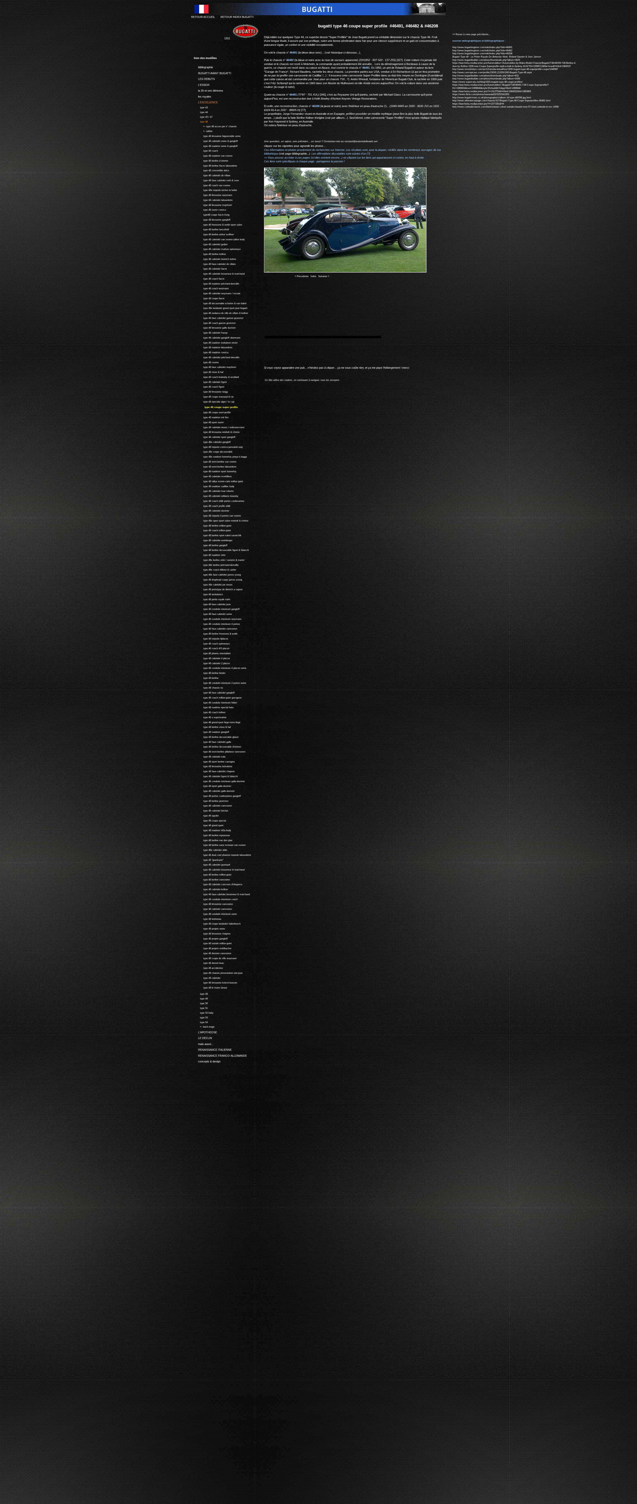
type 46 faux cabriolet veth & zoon (216, 180)
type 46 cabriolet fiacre (210, 268)
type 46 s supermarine (210, 717)
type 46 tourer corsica (210, 209)
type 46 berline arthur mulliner (214, 234)
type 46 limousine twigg (211, 391)
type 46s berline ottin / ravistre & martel (219, 559)
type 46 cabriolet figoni (210, 381)
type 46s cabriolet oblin (210, 849)
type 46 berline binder (209, 672)
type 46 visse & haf (208, 371)
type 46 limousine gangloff (212, 219)
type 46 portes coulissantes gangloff (217, 795)
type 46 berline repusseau (212, 835)
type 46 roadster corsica (211, 352)
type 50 (201, 1003)
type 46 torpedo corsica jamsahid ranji (218, 446)
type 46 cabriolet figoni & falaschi (216, 776)
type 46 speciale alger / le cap (214, 401)
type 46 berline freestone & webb (215, 633)
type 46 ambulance (208, 594)
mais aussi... (203, 1043)
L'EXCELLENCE (206, 101)
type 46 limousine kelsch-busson (215, 982)
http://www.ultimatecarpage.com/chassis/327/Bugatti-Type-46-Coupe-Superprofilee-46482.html (501, 100)
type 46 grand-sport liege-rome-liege (217, 722)
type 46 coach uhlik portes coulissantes (219, 500)
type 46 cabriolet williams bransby (216, 495)
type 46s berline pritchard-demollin (216, 564)
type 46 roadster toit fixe (211, 417)
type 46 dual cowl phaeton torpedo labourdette (222, 854)
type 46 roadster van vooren (213, 155)
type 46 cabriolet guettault (212, 864)
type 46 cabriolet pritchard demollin (216, 357)
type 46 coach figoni (209, 386)
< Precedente (302, 276)
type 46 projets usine (209, 928)
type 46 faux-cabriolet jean (212, 604)
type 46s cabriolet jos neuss (213, 584)
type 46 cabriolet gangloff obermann (217, 337)
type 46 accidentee (208, 967)
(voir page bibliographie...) (294, 153)
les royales (202, 95)
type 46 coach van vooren (212, 185)
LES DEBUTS (204, 78)
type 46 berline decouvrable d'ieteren (217, 746)
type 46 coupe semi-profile (212, 412)
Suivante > (323, 276)
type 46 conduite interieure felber (215, 702)
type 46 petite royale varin (212, 599)
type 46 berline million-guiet (212, 525)
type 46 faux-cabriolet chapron (214, 771)
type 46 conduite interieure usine (215, 913)
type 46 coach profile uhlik (212, 505)
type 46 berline (206, 677)
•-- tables (203, 131)
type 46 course (206, 362)
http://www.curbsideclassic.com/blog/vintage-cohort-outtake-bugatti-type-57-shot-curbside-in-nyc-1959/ (505, 107)
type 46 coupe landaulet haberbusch (217, 923)
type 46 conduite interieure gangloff (217, 608)
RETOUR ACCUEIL (203, 16)
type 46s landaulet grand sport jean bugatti (220, 308)
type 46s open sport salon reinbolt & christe (221, 520)
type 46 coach (206, 150)
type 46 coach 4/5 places (211, 648)
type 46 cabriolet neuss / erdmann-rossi (219, 427)
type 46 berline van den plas (213, 840)
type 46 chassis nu (208, 687)
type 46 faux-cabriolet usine (213, 613)
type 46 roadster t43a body (212, 830)
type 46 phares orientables (212, 653)
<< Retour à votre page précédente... (471, 34)
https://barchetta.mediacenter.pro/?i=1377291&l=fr (478, 104)
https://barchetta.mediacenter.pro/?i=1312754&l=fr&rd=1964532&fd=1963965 (491, 91)
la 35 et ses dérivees (208, 90)
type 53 (201, 1017)
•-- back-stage (204, 1026)
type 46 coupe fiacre (209, 298)
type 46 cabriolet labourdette (213, 199)
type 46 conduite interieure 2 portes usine (220, 682)
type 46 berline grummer (211, 800)
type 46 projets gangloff (211, 938)
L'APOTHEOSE (205, 1031)
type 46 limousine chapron (212, 933)
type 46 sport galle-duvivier (212, 785)
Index (313, 276)
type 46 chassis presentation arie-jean (218, 972)
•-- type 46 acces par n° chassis (215, 126)
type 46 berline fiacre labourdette (215, 165)
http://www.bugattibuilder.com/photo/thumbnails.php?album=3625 (486, 60)
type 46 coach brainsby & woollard (216, 376)
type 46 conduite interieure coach (216, 899)
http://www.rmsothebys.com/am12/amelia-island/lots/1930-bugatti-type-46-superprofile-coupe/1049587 (505, 69)
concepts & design (207, 1060)
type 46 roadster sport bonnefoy (215, 471)
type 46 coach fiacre (209, 278)
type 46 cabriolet (207, 977)
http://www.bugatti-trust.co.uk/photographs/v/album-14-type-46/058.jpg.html (491, 97)
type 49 (201, 998)
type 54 (201, 1022)
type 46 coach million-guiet (212, 530)
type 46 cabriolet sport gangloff (214, 436)
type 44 (201, 112)
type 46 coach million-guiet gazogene (218, 697)
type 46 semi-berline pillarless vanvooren (219, 751)
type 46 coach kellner (209, 712)
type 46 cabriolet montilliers (213, 476)
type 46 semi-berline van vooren (215, 461)
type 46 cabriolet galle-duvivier (214, 790)
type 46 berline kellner (210, 253)
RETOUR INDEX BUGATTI (237, 16)
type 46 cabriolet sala (209, 756)
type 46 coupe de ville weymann (215, 958)
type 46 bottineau (207, 918)
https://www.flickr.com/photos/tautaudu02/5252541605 (480, 94)
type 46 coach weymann (211, 288)
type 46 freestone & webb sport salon (218, 224)
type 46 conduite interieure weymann (217, 618)
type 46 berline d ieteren (211, 160)
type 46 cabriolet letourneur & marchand (219, 273)
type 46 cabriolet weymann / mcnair (217, 293)
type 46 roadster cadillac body (214, 486)
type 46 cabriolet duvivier (211, 510)
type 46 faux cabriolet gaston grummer (218, 317)
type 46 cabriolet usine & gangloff (216, 140)
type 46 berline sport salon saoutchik (217, 535)
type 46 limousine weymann (213, 194)
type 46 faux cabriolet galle (212, 741)
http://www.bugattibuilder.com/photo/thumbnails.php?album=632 (485, 75)
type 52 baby (203, 1012)
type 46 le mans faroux (210, 987)
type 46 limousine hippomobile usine (217, 135)
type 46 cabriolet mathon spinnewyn (217, 249)
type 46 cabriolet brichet (211, 810)
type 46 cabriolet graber (211, 244)
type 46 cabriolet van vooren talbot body (219, 239)
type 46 (201, 121)
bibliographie (203, 66)
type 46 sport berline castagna (214, 761)
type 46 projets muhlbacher (212, 948)
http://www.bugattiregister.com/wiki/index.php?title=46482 (482, 50)
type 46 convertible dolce (211, 170)
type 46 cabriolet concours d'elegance (218, 884)
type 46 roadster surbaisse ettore (216, 342)
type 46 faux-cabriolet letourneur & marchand (222, 894)
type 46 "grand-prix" (208, 859)
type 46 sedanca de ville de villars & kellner (221, 312)
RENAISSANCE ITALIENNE (213, 1049)
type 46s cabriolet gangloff (212, 441)
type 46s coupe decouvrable (213, 451)
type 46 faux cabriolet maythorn (215, 367)
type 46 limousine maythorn (213, 204)
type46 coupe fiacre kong (211, 214)
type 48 (201, 993)
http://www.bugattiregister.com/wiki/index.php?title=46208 (482, 53)
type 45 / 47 (203, 116)
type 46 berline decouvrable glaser (216, 736)
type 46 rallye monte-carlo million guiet (218, 481)
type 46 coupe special (210, 820)
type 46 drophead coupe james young (218, 579)
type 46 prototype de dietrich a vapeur (218, 589)
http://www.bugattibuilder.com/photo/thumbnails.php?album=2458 (486, 78)
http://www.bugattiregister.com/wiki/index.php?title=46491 (482, 47)
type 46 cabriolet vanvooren (213, 805)
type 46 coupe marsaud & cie (214, 396)
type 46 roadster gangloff (211, 731)
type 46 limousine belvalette (213, 766)
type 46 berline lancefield (211, 229)
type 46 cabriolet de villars (212, 175)
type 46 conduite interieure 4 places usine (220, 667)
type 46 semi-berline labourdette (215, 466)
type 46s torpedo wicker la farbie (215, 190)
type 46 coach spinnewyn (212, 643)
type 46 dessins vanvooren (212, 953)
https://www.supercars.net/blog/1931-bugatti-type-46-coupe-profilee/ (487, 82)
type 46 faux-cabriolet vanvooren (215, 628)
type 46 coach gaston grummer (215, 322)
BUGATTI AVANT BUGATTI (212, 72)
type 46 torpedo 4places (211, 638)
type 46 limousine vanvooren (213, 903)
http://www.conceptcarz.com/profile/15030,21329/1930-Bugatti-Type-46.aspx (492, 72)
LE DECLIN (203, 1037)
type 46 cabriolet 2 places (212, 663)
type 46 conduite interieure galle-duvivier (219, 781)
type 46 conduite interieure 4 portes (217, 623)
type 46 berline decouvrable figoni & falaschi (221, 549)
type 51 (201, 1007)
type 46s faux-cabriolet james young (217, 574)
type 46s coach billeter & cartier (215, 569)
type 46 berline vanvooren (212, 879)
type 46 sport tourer (209, 422)
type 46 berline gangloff (210, 545)
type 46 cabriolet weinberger (213, 540)
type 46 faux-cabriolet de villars (215, 263)
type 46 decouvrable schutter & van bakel (220, 303)
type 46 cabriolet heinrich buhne (215, 258)
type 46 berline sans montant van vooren (220, 844)
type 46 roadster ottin (209, 554)
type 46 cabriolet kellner (211, 889)
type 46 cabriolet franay (211, 332)
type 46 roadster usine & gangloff (216, 145)
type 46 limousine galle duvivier (215, 327)
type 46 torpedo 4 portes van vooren (217, 515)
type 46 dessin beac (209, 962)
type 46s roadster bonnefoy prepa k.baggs (220, 456)
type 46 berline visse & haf (212, 726)
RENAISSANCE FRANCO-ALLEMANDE (220, 1054)
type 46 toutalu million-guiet (213, 943)
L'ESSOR (202, 84)
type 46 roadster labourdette (213, 347)
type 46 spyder (206, 815)
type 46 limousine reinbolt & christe (217, 431)
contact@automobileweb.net (361, 141)
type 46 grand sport (208, 825)
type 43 (201, 107)
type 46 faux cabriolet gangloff (214, 692)
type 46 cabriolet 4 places (212, 658)
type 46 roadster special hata (213, 707)
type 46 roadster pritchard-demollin (216, 283)
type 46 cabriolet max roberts (214, 490)
